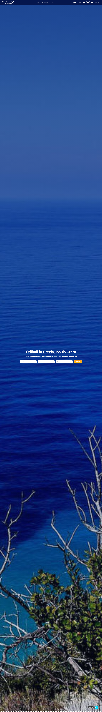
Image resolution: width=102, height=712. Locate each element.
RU (98, 2)
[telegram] (92, 2)
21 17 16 (77, 2)
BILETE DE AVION (39, 2)
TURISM (46, 2)
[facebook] (84, 2)
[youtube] (89, 2)
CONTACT (52, 2)
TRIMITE (78, 361)
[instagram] (87, 2)
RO (96, 2)
